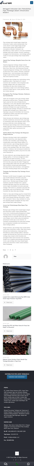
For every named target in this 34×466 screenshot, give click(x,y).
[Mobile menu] (31, 2)
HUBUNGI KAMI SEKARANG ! (17, 377)
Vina (13, 19)
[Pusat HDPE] (6, 2)
